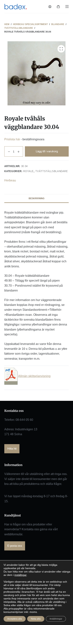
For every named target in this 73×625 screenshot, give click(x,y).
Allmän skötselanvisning (34, 376)
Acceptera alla (14, 619)
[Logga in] (49, 6)
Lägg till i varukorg (47, 151)
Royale (28, 171)
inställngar (20, 574)
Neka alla (36, 619)
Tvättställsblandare (51, 171)
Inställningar (56, 619)
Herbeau (10, 180)
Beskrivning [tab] (36, 198)
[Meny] (67, 6)
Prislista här (12, 139)
